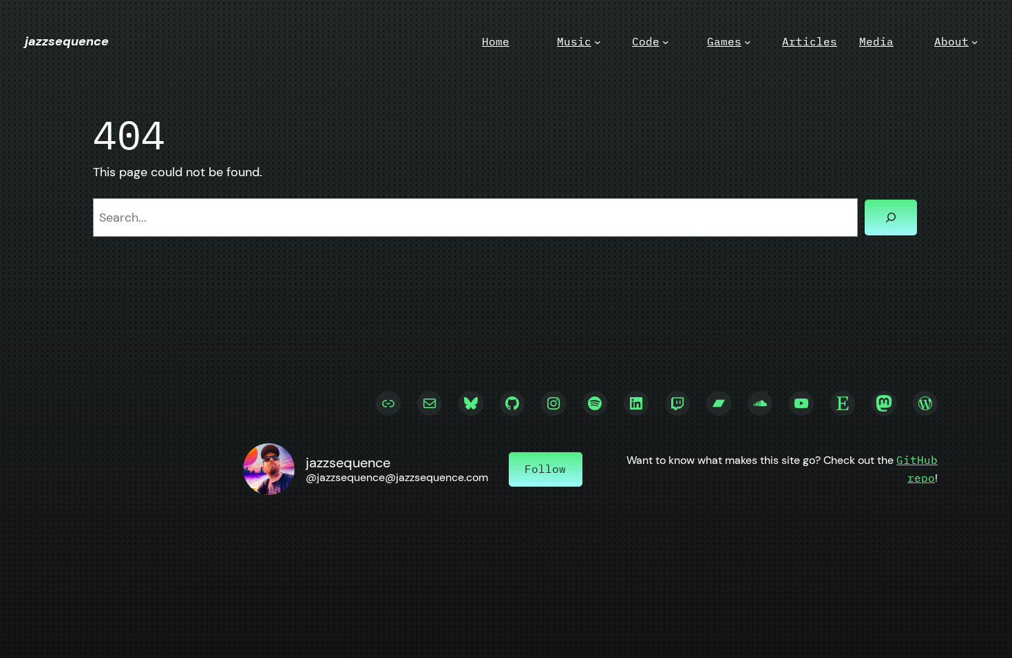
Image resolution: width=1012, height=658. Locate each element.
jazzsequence (67, 41)
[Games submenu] (747, 42)
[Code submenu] (665, 42)
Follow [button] (545, 469)
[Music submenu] (597, 42)
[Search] (891, 217)
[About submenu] (974, 42)
